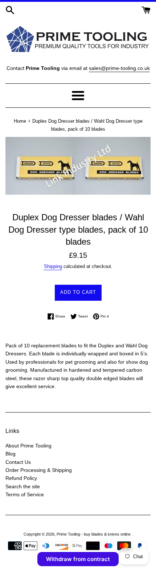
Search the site (22, 486)
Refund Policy (21, 478)
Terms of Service (24, 494)
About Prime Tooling (28, 446)
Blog (10, 454)
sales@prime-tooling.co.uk (119, 68)
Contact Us (18, 462)
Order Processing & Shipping (38, 470)
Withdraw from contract (78, 559)
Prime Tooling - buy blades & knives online (94, 534)
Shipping (53, 266)
